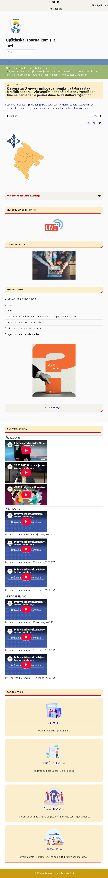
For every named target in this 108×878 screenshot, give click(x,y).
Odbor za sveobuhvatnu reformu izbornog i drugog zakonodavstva (42, 316)
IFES (10, 304)
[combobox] (20, 52)
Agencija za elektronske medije (23, 334)
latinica (58, 8)
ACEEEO (11, 310)
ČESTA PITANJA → (54, 808)
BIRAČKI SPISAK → (54, 763)
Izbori (14, 68)
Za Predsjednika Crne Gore (34, 68)
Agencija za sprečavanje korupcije (24, 322)
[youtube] (53, 2)
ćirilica (51, 8)
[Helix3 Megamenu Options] (9, 62)
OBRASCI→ (54, 722)
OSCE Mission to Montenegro (22, 298)
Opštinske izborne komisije (23, 195)
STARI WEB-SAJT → (54, 407)
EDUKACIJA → (54, 849)
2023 (54, 68)
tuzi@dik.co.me (101, 5)
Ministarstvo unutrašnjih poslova (24, 328)
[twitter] (49, 2)
